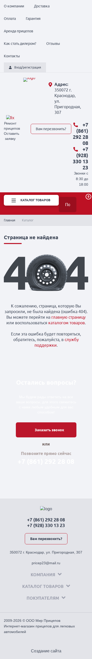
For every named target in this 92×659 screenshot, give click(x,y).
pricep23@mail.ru (46, 563)
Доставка (42, 6)
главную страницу (68, 317)
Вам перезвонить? (51, 129)
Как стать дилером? (20, 44)
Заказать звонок (49, 430)
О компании (14, 6)
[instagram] (69, 118)
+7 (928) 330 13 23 (80, 158)
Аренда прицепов (18, 31)
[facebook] (51, 118)
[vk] (33, 118)
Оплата (10, 19)
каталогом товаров (66, 322)
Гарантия (33, 19)
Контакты (12, 56)
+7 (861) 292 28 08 (80, 134)
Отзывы (53, 44)
